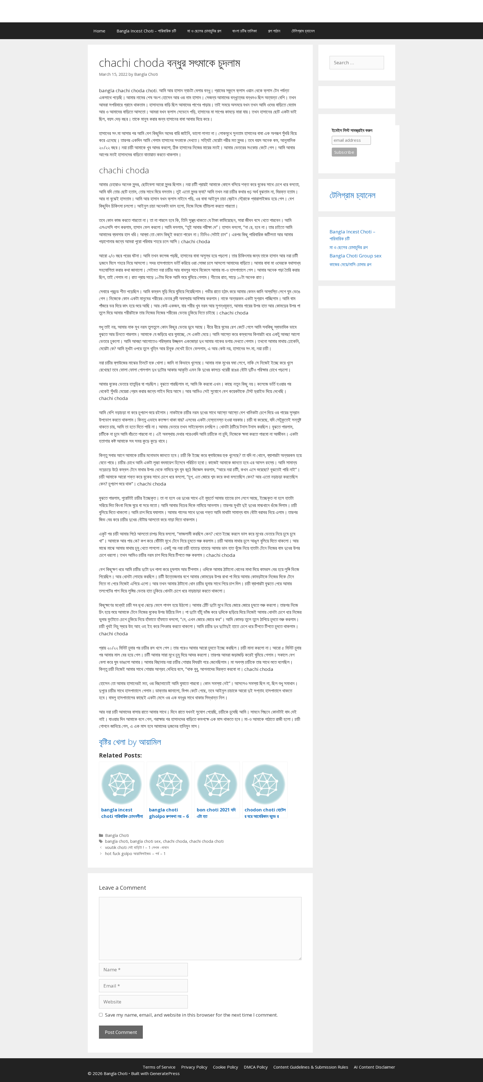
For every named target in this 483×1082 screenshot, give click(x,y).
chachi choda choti (206, 841)
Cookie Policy (225, 1067)
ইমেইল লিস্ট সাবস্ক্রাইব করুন (352, 130)
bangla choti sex (145, 841)
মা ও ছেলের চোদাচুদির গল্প (204, 31)
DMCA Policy (256, 1067)
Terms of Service (159, 1067)
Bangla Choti (117, 835)
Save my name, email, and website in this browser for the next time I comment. (191, 1015)
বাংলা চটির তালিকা (244, 31)
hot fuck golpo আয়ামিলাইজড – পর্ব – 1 (135, 853)
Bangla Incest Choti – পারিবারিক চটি (146, 31)
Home (99, 31)
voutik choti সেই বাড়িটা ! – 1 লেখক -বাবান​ (137, 847)
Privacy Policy (194, 1067)
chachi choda (175, 841)
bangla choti (116, 841)
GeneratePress (165, 1073)
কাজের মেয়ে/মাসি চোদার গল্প (350, 264)
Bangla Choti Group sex (356, 255)
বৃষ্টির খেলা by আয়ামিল (130, 741)
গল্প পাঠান (274, 31)
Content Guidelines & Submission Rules (310, 1067)
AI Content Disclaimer (374, 1067)
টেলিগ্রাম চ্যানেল (303, 31)
